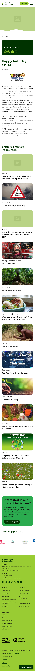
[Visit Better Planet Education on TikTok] (12, 582)
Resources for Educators (9, 599)
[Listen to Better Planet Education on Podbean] (15, 582)
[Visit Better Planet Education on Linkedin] (9, 582)
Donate (24, 4)
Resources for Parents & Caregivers (8, 602)
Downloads (5, 606)
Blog (3, 618)
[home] (7, 3)
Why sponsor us (23, 593)
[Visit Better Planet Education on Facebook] (3, 582)
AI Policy (4, 663)
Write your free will (7, 623)
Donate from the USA (25, 603)
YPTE (3, 615)
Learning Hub (6, 590)
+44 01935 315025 (7, 576)
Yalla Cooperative (14, 653)
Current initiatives (7, 626)
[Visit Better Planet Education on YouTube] (21, 582)
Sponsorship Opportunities (23, 597)
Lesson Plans (5, 596)
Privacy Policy (6, 666)
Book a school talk (24, 606)
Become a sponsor (24, 590)
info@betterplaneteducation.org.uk (12, 578)
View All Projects (12, 522)
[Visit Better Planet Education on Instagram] (6, 582)
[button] (31, 3)
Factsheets (5, 593)
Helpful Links (5, 629)
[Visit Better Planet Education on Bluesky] (18, 582)
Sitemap (4, 659)
